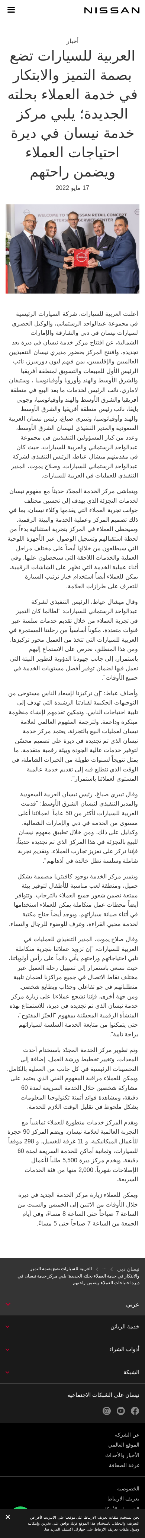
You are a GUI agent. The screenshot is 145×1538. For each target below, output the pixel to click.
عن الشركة (127, 1435)
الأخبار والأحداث (122, 1455)
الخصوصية (128, 1489)
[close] (8, 1517)
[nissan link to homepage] (111, 10)
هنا (47, 1529)
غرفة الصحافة (124, 1465)
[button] (11, 9)
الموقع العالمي (123, 1445)
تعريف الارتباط (123, 1499)
